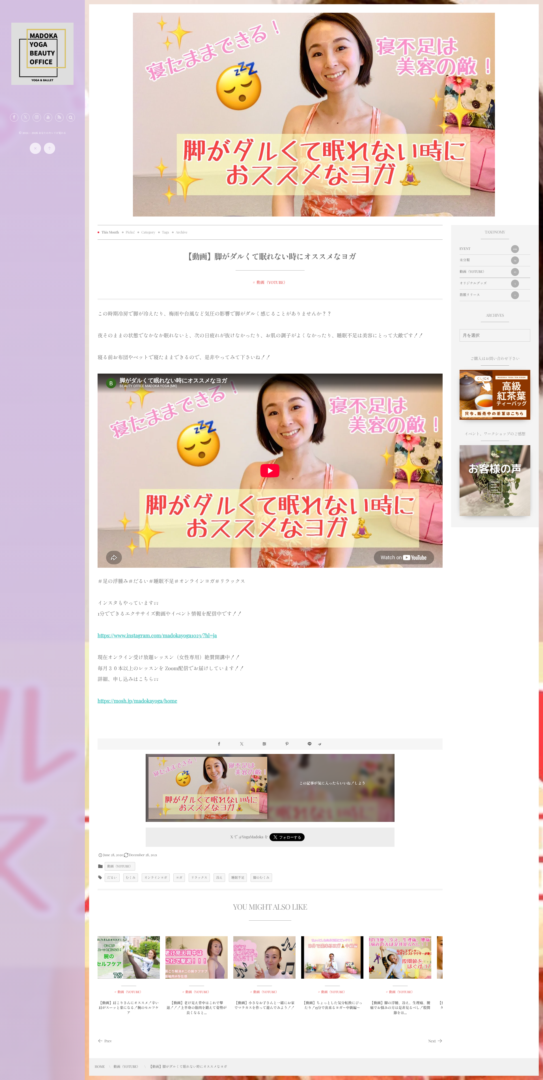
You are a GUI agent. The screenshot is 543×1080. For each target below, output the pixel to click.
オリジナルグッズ (488, 283)
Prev (108, 1041)
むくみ (131, 877)
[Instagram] (37, 117)
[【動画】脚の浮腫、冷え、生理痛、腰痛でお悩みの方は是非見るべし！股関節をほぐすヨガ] (400, 957)
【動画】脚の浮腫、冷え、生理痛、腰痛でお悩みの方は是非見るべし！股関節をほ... (400, 1007)
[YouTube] (48, 117)
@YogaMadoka (251, 836)
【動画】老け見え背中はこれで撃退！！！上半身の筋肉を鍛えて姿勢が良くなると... (197, 1007)
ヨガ (179, 877)
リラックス (199, 877)
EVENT (488, 249)
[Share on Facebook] (14, 117)
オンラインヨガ (155, 877)
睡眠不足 (237, 877)
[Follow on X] (25, 117)
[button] (70, 117)
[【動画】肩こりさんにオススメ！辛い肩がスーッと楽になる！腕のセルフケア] (129, 957)
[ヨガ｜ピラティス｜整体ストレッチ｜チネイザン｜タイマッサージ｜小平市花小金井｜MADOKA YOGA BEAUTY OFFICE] (42, 82)
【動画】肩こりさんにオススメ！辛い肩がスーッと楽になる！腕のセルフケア (129, 1007)
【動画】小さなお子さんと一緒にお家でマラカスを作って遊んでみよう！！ (264, 1005)
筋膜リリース (488, 295)
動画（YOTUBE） (272, 282)
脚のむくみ (261, 877)
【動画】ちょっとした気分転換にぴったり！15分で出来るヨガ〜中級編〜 (332, 1005)
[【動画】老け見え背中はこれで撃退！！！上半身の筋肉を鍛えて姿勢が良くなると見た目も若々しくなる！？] (196, 957)
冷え (219, 877)
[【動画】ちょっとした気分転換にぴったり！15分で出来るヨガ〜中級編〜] (332, 957)
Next (432, 1041)
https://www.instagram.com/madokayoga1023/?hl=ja (157, 635)
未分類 (488, 260)
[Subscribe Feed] (59, 117)
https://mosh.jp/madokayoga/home (137, 700)
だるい (112, 877)
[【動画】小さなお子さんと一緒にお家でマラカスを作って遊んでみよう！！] (264, 957)
